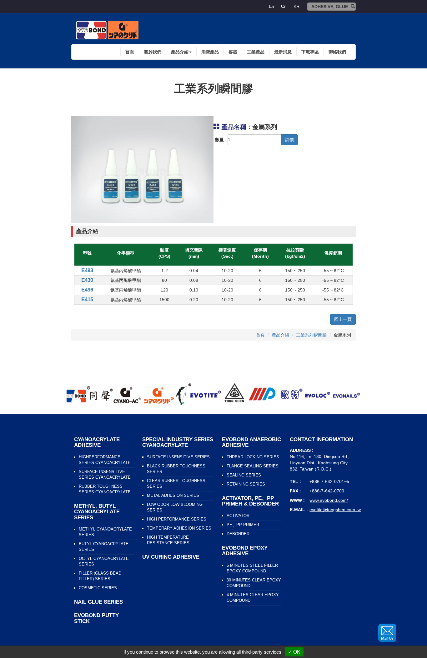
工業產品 (255, 51)
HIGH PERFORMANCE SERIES (176, 519)
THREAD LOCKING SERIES (253, 457)
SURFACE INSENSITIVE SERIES (178, 457)
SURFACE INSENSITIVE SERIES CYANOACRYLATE (105, 475)
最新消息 (283, 51)
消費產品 (210, 51)
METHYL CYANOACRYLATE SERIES (105, 532)
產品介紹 (280, 334)
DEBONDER (238, 534)
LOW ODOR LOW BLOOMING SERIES (175, 507)
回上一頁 (343, 319)
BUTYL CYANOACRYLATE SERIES (103, 547)
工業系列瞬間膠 (311, 334)
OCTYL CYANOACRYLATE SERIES (104, 561)
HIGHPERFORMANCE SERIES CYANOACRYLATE (105, 460)
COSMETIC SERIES (98, 588)
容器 (233, 51)
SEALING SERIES (244, 475)
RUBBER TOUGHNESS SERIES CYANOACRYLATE (105, 489)
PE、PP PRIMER (243, 525)
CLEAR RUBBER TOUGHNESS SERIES (176, 484)
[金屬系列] (142, 169)
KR (296, 6)
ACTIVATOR (238, 516)
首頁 (129, 51)
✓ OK (294, 652)
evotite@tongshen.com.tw (335, 509)
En (271, 6)
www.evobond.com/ (328, 500)
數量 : (221, 139)
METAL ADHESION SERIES (173, 495)
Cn (284, 6)
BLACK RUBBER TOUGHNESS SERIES (176, 469)
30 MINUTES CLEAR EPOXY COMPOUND (254, 583)
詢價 (289, 139)
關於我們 (152, 51)
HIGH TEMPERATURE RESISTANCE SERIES (168, 540)
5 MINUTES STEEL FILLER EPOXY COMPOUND (252, 568)
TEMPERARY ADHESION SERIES (179, 528)
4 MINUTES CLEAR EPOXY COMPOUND (253, 598)
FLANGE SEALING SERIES (253, 466)
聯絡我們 (337, 51)
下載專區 (310, 51)
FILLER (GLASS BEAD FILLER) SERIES (100, 576)
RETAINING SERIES (246, 484)
